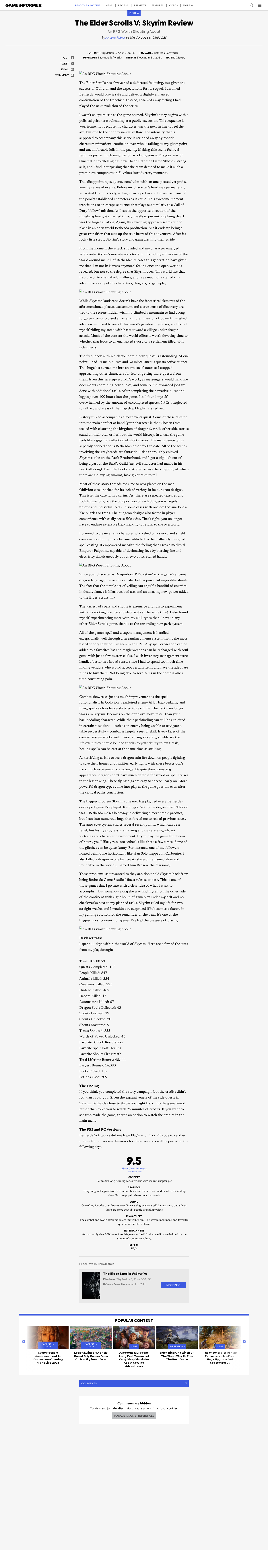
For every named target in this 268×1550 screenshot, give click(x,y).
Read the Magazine (87, 5)
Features (158, 5)
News (109, 5)
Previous (24, 1342)
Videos (173, 5)
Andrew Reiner (115, 38)
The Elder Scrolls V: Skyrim (125, 1273)
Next (244, 1342)
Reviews (123, 5)
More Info (173, 1285)
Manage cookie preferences (134, 1416)
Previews (140, 5)
